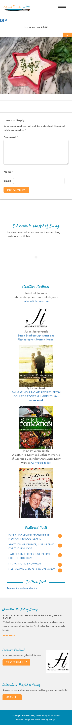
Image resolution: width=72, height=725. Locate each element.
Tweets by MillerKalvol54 (22, 588)
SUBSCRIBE (12, 697)
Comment (11, 137)
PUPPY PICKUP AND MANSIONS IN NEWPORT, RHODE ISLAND (29, 537)
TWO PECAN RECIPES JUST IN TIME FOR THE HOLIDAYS (29, 556)
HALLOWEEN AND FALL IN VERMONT (31, 569)
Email (8, 181)
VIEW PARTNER (15, 662)
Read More (9, 636)
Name (8, 172)
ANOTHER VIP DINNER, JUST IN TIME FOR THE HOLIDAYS (31, 546)
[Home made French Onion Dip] (36, 65)
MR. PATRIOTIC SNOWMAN (24, 564)
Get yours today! (41, 463)
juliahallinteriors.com (36, 301)
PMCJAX (53, 720)
